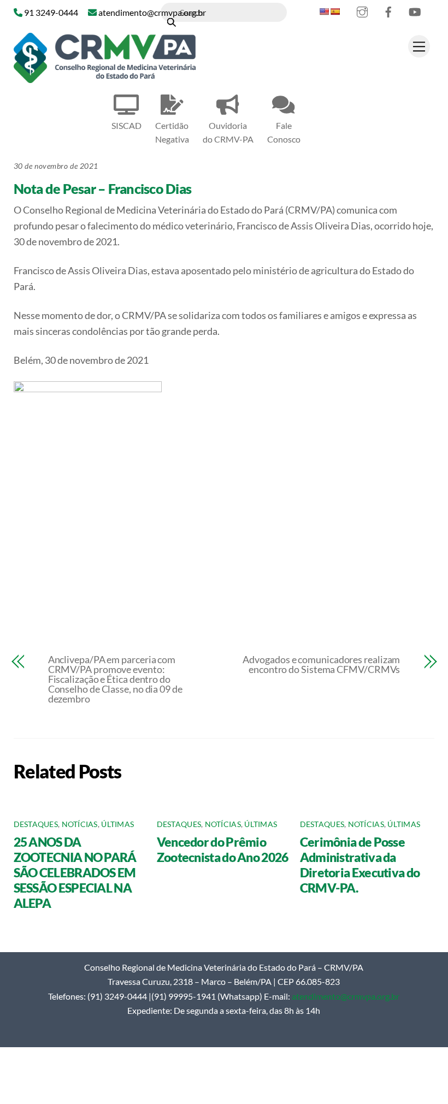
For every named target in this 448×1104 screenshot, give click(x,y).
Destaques (36, 824)
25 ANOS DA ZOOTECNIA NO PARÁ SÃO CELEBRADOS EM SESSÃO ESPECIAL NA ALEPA (75, 872)
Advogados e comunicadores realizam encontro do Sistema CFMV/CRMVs (321, 664)
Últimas (117, 824)
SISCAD (126, 125)
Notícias (80, 824)
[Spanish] (335, 11)
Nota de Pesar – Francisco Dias (103, 188)
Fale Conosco (283, 132)
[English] (324, 11)
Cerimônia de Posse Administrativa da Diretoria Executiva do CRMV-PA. (360, 864)
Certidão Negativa (172, 132)
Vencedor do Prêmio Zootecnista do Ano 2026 (222, 849)
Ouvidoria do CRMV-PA (228, 132)
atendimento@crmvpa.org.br (345, 996)
